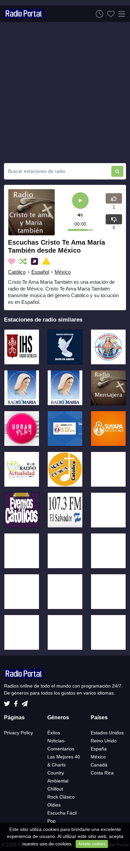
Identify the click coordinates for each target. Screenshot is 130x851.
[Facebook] (17, 702)
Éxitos (53, 732)
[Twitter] (8, 702)
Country (55, 772)
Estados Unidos (107, 732)
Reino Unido (104, 740)
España (99, 748)
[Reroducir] (80, 201)
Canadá (99, 764)
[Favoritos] (109, 14)
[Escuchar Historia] (97, 14)
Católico (17, 272)
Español (40, 272)
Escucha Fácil (62, 813)
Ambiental (57, 780)
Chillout (55, 789)
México (63, 272)
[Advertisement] (65, 92)
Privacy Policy (18, 732)
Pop (51, 821)
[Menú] (120, 14)
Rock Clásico (61, 797)
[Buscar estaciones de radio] (117, 171)
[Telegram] (25, 702)
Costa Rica (102, 772)
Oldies (54, 805)
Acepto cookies (92, 844)
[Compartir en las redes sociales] (36, 261)
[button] (80, 215)
